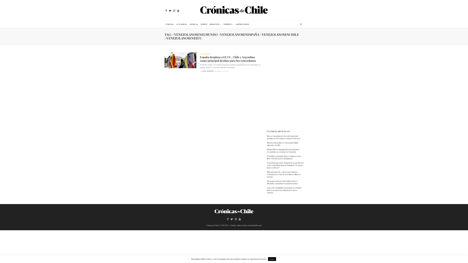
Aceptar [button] (272, 259)
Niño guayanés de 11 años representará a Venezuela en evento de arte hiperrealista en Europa (283, 174)
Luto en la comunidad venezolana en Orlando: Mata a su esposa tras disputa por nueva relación (284, 190)
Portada (170, 24)
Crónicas (193, 24)
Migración (214, 24)
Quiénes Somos (242, 24)
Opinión (203, 24)
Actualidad (181, 24)
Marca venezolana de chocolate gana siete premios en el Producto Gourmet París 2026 (283, 137)
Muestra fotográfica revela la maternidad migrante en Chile (282, 144)
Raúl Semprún (208, 71)
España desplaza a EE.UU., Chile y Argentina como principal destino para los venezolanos (228, 58)
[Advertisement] (285, 88)
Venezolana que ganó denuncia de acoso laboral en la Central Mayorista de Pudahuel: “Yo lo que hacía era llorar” (285, 165)
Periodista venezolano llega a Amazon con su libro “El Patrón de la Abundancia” (284, 157)
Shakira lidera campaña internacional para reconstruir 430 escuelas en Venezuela (283, 150)
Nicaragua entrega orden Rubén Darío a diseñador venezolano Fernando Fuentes (282, 182)
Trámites (227, 24)
